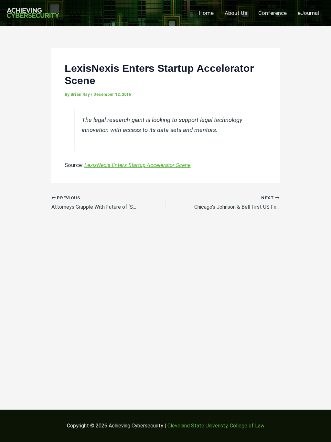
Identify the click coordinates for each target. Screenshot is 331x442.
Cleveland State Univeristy (197, 426)
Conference (272, 13)
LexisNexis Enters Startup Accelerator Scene (137, 165)
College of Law (247, 426)
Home (206, 13)
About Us (236, 13)
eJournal (308, 13)
